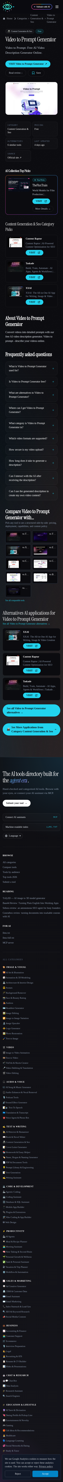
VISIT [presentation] (39, 201)
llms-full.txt (8, 938)
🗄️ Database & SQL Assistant (16, 1202)
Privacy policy (46, 1466)
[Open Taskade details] (16, 267)
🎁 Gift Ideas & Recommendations (18, 1430)
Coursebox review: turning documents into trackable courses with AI (31, 915)
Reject (18, 1474)
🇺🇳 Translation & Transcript (15, 1112)
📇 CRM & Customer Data (15, 1291)
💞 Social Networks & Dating (16, 1445)
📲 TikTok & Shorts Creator (15, 1063)
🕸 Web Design (9, 1222)
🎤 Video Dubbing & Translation (18, 1068)
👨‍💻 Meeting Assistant (12, 1246)
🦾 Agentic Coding (11, 1192)
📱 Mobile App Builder (13, 1207)
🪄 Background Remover (14, 993)
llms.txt (6, 933)
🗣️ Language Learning (13, 1440)
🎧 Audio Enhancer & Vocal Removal (20, 1092)
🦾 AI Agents (9, 1236)
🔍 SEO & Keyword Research (16, 1311)
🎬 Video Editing (11, 1073)
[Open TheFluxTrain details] (19, 185)
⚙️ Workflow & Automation (15, 1272)
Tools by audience (11, 872)
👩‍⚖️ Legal (7, 1351)
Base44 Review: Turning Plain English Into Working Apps (30, 903)
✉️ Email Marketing (12, 1301)
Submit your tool (16, 803)
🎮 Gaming (8, 1425)
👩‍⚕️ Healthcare (9, 1435)
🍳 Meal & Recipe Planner (15, 1241)
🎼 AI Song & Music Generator (17, 1087)
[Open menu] (57, 6)
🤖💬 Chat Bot (10, 1380)
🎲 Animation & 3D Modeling (16, 977)
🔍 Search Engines (11, 1396)
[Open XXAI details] (16, 292)
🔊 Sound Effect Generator (15, 1102)
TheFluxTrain (39, 185)
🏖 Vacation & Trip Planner (15, 1267)
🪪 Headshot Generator (13, 1008)
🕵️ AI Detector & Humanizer (16, 1132)
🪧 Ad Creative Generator (14, 1286)
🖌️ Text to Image (10, 1038)
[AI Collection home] (8, 7)
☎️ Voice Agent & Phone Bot (16, 1117)
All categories (9, 862)
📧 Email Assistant (11, 1296)
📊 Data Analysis (10, 1386)
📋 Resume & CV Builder (14, 1361)
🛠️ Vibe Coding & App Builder (17, 1217)
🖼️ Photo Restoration (12, 1033)
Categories (22, 18)
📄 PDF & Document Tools (15, 1162)
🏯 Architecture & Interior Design (18, 982)
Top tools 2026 (10, 877)
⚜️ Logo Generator (11, 1028)
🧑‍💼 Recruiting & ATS (12, 1356)
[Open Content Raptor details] (16, 242)
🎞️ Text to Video (10, 1058)
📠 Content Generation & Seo (16, 1142)
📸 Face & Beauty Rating (14, 998)
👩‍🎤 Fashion (8, 1003)
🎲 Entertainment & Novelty (16, 1420)
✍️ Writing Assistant (12, 1177)
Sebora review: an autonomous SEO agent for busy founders (31, 908)
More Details (43, 208)
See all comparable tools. (15, 600)
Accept (45, 1474)
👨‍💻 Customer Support (12, 1336)
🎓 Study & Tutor (11, 1451)
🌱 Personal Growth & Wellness (17, 1257)
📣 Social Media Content (14, 1316)
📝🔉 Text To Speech (13, 1107)
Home (9, 18)
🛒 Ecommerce (9, 1341)
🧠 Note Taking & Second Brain (17, 1251)
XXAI (29, 288)
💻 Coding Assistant (12, 1197)
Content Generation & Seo (36, 18)
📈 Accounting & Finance (14, 1331)
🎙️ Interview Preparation (14, 1346)
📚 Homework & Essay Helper (16, 1152)
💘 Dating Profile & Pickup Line (17, 1415)
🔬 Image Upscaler (11, 1023)
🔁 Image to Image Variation (16, 1018)
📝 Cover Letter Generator (15, 1147)
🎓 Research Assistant (13, 1391)
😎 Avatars (7, 987)
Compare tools (9, 867)
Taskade (30, 263)
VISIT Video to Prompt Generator (28, 64)
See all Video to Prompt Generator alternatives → (26, 710)
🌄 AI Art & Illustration (13, 972)
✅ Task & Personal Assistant (16, 1262)
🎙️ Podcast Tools (10, 1097)
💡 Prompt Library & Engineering (18, 1167)
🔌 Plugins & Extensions (14, 1212)
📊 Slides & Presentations (14, 1366)
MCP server (8, 942)
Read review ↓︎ (16, 73)
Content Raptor (34, 238)
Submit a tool (9, 882)
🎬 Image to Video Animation (16, 1052)
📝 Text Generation (11, 1172)
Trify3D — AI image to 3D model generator (24, 898)
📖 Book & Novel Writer (14, 1137)
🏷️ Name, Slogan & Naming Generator (20, 1157)
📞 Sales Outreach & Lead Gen (17, 1306)
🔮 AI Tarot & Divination (14, 1410)
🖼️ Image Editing (11, 1013)
